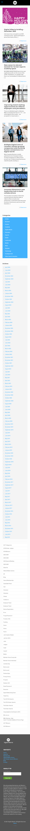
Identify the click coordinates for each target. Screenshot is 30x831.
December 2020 (9, 392)
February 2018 (8, 479)
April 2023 (7, 316)
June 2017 (7, 493)
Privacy (5, 762)
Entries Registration (8, 609)
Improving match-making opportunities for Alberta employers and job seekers (14, 106)
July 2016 (7, 517)
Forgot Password (7, 615)
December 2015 (9, 528)
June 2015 (7, 534)
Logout (5, 651)
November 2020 (9, 395)
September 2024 (9, 279)
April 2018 (7, 476)
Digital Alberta (8, 229)
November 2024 (9, 276)
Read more (23, 40)
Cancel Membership (8, 580)
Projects (5, 679)
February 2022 (8, 351)
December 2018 (9, 453)
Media (5, 654)
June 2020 (7, 409)
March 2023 (8, 319)
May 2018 (7, 473)
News (6, 245)
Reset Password (7, 686)
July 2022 (7, 339)
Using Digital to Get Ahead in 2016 (11, 712)
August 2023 (8, 305)
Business (7, 221)
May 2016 (7, 522)
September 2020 (9, 400)
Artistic (7, 219)
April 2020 (7, 415)
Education (7, 232)
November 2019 (9, 427)
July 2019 (7, 432)
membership (6, 663)
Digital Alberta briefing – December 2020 (14, 30)
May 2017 (7, 496)
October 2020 (8, 398)
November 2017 (9, 482)
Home (4, 625)
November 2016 (9, 511)
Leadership (8, 240)
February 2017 (8, 505)
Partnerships (6, 673)
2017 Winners (6, 723)
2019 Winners (6, 726)
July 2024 (7, 281)
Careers (7, 224)
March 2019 (8, 444)
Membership (6, 755)
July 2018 (7, 467)
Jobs (4, 641)
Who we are (6, 715)
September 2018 (9, 461)
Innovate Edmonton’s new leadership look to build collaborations (14, 191)
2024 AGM (5, 558)
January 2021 (8, 389)
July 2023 (7, 308)
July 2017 (7, 490)
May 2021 (7, 377)
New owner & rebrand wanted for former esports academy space (14, 67)
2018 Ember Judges (8, 548)
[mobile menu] (2, 2)
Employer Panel (7, 602)
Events (6, 237)
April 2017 (7, 499)
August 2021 (8, 369)
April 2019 (7, 441)
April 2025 (7, 273)
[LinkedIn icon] (15, 825)
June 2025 (7, 270)
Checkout (5, 590)
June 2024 (7, 284)
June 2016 (7, 519)
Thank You (6, 695)
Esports (7, 235)
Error (4, 612)
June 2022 (7, 342)
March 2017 (8, 502)
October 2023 (8, 299)
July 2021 (7, 371)
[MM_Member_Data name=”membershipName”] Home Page (13, 719)
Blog (4, 577)
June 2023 (7, 310)
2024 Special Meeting (8, 561)
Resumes (5, 689)
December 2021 (9, 357)
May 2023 (7, 313)
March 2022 (8, 348)
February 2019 (8, 447)
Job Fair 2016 (6, 638)
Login (4, 647)
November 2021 (9, 360)
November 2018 (9, 456)
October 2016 (8, 514)
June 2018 (7, 470)
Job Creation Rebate (8, 635)
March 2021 (8, 383)
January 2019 (8, 450)
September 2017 (9, 485)
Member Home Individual (9, 660)
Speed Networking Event (9, 692)
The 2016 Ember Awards (9, 702)
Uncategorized (9, 253)
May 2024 (7, 287)
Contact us (6, 599)
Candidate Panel (7, 583)
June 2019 (7, 435)
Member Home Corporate (9, 657)
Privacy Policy (7, 676)
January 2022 (8, 354)
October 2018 (8, 458)
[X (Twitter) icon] (14, 825)
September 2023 (9, 302)
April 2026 (7, 267)
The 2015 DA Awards (8, 699)
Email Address (6, 771)
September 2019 (9, 429)
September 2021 (9, 366)
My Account (6, 667)
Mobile (7, 243)
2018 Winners (6, 551)
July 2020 (7, 406)
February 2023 (8, 322)
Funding (5, 622)
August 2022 (8, 337)
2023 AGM (5, 554)
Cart (4, 586)
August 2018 (8, 464)
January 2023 (8, 325)
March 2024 (8, 290)
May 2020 (7, 412)
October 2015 (8, 531)
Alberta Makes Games (8, 570)
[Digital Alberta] (15, 3)
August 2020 (8, 403)
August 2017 (8, 488)
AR (4, 574)
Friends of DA (6, 619)
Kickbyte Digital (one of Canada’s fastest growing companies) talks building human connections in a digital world (14, 148)
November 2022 (9, 331)
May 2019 (7, 438)
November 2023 (9, 296)
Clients (5, 596)
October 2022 (8, 334)
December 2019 (9, 424)
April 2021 (7, 380)
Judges (5, 644)
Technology (8, 251)
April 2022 (7, 345)
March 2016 (8, 525)
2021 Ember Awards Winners (10, 759)
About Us (5, 567)
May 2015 (7, 537)
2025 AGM (5, 564)
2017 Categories (7, 545)
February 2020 (8, 421)
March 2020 (8, 418)
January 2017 (8, 508)
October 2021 (8, 363)
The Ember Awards (8, 705)
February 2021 (8, 386)
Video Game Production (11, 256)
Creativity (7, 227)
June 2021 (7, 374)
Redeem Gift (6, 683)
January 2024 (8, 293)
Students (7, 248)
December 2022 (9, 328)
